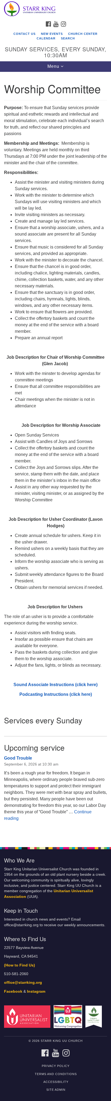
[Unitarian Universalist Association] (28, 1016)
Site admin (55, 1089)
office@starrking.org (23, 983)
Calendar (46, 38)
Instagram (36, 991)
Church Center (83, 33)
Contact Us (24, 33)
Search (68, 38)
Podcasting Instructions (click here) (55, 694)
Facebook (13, 991)
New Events (52, 33)
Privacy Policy (56, 1066)
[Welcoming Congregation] (69, 1016)
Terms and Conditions (56, 1074)
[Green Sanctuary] (94, 1016)
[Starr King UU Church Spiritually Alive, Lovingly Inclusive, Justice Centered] (55, 9)
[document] (55, 456)
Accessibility (55, 1081)
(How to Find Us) (19, 965)
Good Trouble (18, 758)
